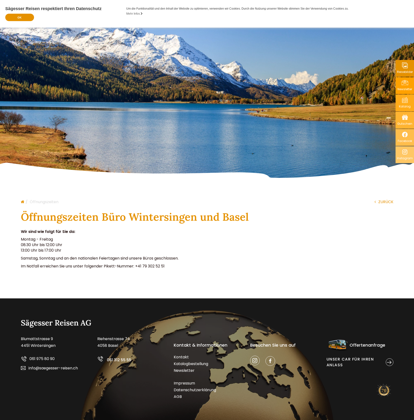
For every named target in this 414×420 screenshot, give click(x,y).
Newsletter (184, 370)
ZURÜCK (385, 202)
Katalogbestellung (191, 364)
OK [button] (19, 17)
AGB (178, 396)
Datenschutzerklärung (195, 390)
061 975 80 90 (42, 358)
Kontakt (181, 357)
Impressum (184, 383)
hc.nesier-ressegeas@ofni (53, 368)
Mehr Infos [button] (133, 13)
